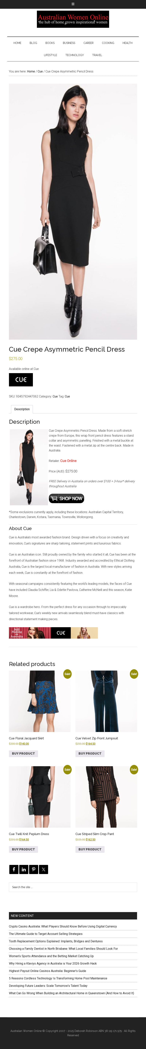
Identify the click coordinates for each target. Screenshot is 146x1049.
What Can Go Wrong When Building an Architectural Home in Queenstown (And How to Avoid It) (71, 993)
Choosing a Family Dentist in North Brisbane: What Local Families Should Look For (63, 948)
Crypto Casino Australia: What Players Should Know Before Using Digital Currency (63, 926)
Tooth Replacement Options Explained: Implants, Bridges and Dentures (56, 941)
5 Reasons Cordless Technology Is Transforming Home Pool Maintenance (58, 978)
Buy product (23, 753)
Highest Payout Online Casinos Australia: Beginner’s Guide (47, 971)
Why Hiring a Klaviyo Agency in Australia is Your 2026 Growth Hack (53, 963)
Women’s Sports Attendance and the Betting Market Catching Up (51, 956)
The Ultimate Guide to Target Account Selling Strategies (46, 934)
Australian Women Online (73, 19)
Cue (40, 71)
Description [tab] (22, 409)
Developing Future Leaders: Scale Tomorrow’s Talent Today (48, 986)
